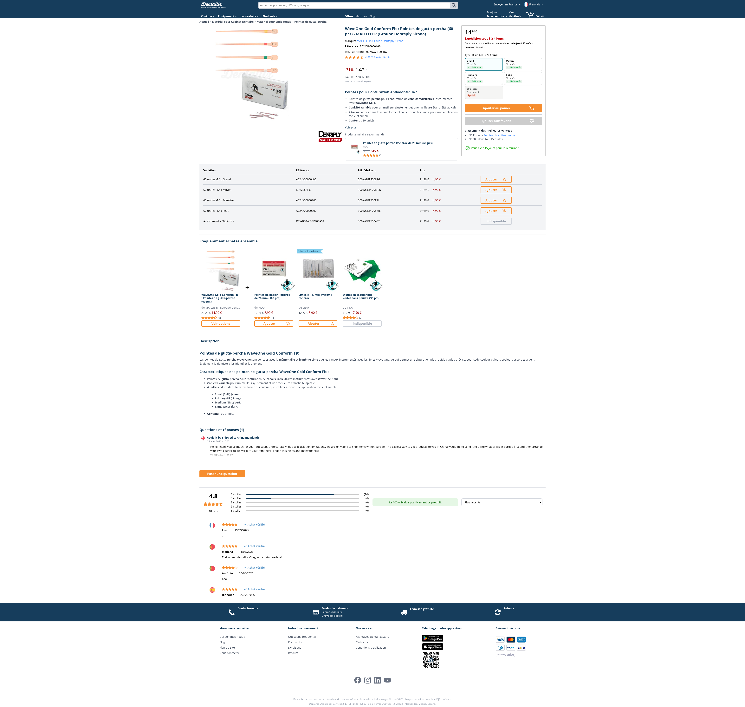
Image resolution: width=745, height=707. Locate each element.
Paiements (295, 642)
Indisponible (496, 221)
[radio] (484, 64)
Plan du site (227, 647)
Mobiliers (362, 642)
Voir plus (351, 127)
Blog (372, 16)
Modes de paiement (335, 608)
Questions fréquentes (302, 636)
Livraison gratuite (422, 609)
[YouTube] (387, 680)
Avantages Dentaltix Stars (372, 636)
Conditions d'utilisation (371, 647)
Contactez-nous (248, 608)
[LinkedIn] (377, 680)
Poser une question (222, 474)
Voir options (220, 323)
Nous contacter (229, 653)
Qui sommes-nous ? (232, 636)
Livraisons (294, 647)
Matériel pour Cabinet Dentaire (233, 21)
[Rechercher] (455, 5)
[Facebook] (357, 680)
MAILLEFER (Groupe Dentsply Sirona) (380, 41)
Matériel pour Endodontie (274, 21)
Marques (361, 16)
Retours (509, 608)
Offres (349, 16)
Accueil (204, 21)
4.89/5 (378, 57)
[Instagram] (367, 680)
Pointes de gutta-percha (310, 21)
